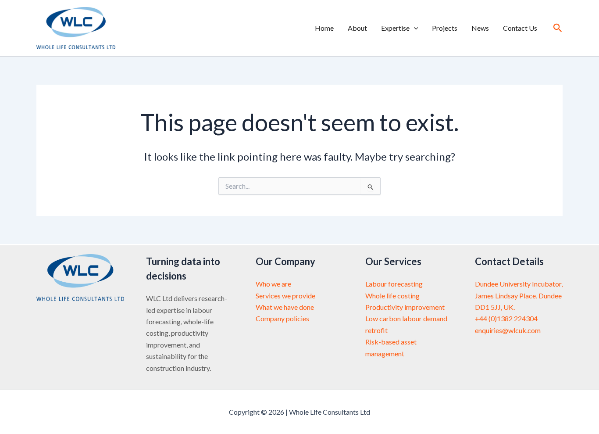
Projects (444, 28)
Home (324, 28)
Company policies (282, 318)
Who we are (273, 284)
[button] (558, 28)
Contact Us (520, 28)
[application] (414, 28)
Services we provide (285, 295)
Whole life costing (392, 295)
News (480, 28)
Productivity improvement (405, 307)
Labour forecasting (394, 284)
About (357, 28)
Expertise (395, 28)
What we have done (285, 307)
